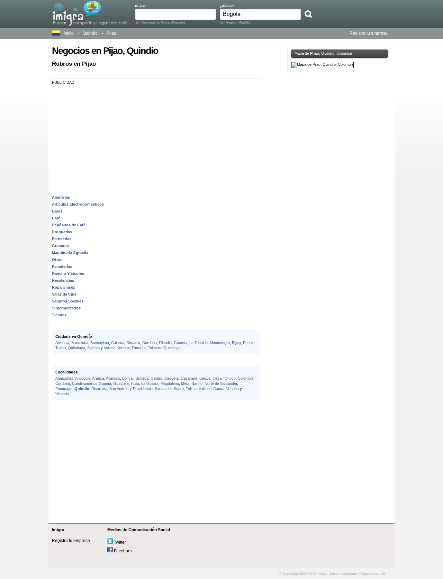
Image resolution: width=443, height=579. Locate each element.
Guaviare (121, 383)
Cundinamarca (84, 383)
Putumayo (63, 389)
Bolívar (128, 378)
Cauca (204, 378)
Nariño (196, 383)
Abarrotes (61, 197)
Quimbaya (76, 348)
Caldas (156, 378)
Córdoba (149, 343)
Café (56, 218)
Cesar (218, 378)
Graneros (60, 246)
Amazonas (64, 378)
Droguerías (62, 232)
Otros (57, 259)
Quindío (81, 389)
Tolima (191, 389)
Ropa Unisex (63, 287)
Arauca (98, 378)
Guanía (105, 383)
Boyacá (142, 378)
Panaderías (62, 266)
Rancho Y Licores (68, 273)
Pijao (236, 343)
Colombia (245, 378)
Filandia (165, 343)
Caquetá (171, 378)
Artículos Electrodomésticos (78, 204)
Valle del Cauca (211, 389)
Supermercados (66, 308)
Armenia (62, 343)
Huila (135, 383)
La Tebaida (198, 343)
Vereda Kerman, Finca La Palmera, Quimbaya (142, 348)
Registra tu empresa (369, 33)
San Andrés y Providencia (131, 389)
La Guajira (150, 383)
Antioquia (82, 378)
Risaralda (99, 389)
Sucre (179, 389)
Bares (57, 211)
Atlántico (113, 378)
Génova (180, 343)
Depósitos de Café (68, 225)
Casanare (189, 378)
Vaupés (232, 389)
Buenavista (99, 343)
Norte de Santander (221, 383)
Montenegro (220, 343)
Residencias (63, 280)
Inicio (69, 33)
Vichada (62, 394)
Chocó (230, 378)
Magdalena (170, 383)
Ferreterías (61, 239)
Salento (93, 348)
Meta (185, 383)
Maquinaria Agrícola (70, 253)
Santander (163, 389)
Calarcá (117, 343)
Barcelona (79, 343)
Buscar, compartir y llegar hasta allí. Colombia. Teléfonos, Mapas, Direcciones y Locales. (90, 13)
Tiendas (59, 315)
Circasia (133, 343)
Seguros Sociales (67, 301)
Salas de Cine (64, 294)
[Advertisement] (156, 132)
